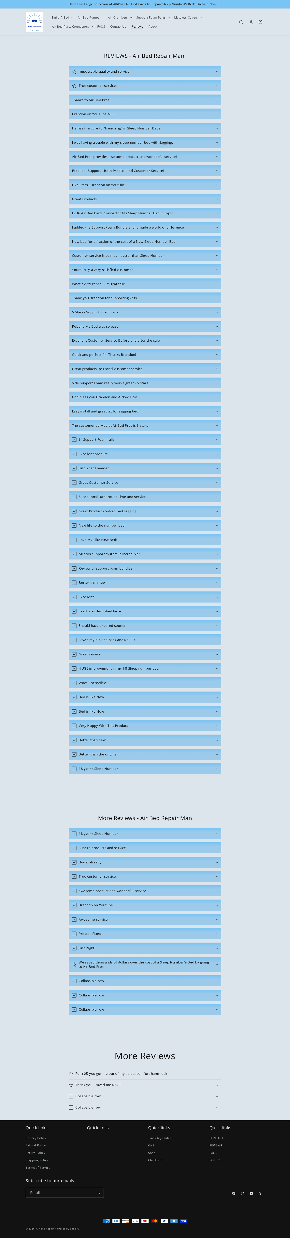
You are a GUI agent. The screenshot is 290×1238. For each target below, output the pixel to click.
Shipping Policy (37, 1160)
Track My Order (159, 1138)
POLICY (215, 1160)
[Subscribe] (99, 1193)
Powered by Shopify (67, 1228)
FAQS (213, 1153)
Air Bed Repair (45, 1228)
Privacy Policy (36, 1138)
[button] (62, 17)
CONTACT (217, 1138)
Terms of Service (38, 1168)
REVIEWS (216, 1145)
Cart (151, 1145)
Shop (152, 1153)
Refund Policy (36, 1145)
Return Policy (35, 1153)
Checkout (155, 1160)
